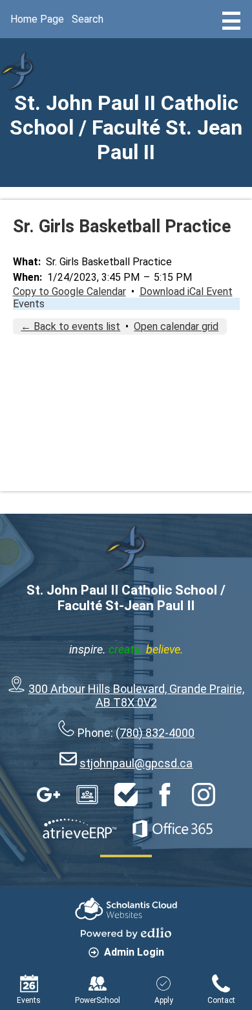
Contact (221, 1000)
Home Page (37, 19)
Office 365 (172, 829)
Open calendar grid (176, 326)
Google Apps (48, 794)
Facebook (165, 794)
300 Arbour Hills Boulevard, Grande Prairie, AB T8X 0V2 (136, 695)
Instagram (203, 794)
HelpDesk (126, 794)
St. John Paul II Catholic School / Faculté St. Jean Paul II (126, 127)
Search (87, 19)
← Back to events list (70, 326)
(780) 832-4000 (155, 733)
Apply (163, 1000)
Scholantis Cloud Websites (126, 908)
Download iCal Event (186, 291)
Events (29, 304)
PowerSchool (97, 1000)
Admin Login (134, 952)
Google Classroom (87, 794)
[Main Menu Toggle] (231, 20)
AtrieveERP (79, 829)
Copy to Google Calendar (69, 291)
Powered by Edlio (126, 933)
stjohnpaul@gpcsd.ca (136, 763)
